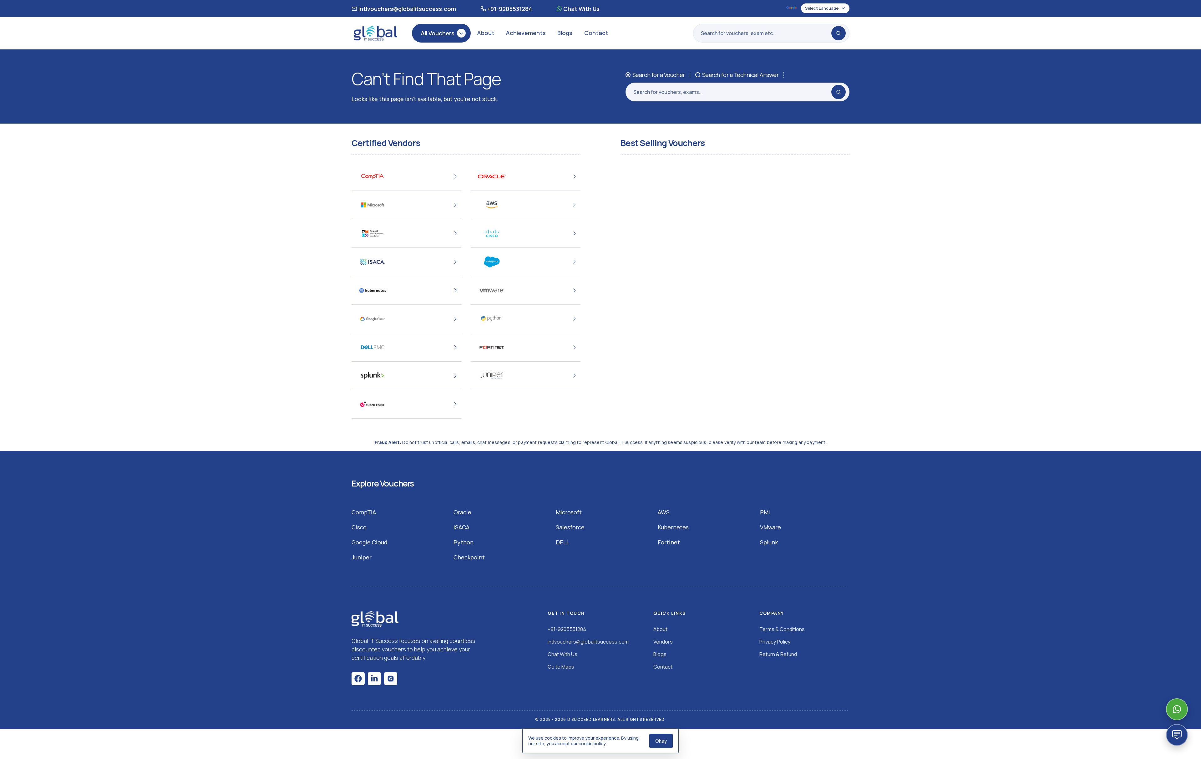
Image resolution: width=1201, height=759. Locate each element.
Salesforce (570, 527)
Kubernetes (673, 527)
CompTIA (364, 512)
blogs (659, 654)
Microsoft (569, 512)
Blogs (564, 33)
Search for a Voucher (658, 75)
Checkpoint (469, 557)
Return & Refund (778, 654)
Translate (792, 8)
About (485, 33)
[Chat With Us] (1177, 709)
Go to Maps (561, 666)
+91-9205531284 (509, 9)
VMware (770, 527)
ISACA (461, 527)
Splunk (769, 542)
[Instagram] (390, 678)
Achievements (526, 33)
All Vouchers (437, 33)
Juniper (362, 557)
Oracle (462, 512)
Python (464, 542)
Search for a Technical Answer (740, 75)
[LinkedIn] (374, 678)
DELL (563, 542)
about (660, 629)
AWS (664, 512)
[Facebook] (358, 678)
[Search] (838, 33)
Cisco (359, 527)
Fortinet (669, 542)
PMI (765, 512)
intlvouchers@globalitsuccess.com (407, 9)
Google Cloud (370, 542)
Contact (596, 33)
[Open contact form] (1177, 735)
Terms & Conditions (782, 629)
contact (662, 666)
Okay (661, 740)
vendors (663, 641)
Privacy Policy (774, 641)
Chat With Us (581, 9)
